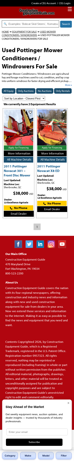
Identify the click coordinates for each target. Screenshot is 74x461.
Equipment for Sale (24, 31)
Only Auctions (26, 91)
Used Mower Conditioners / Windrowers (29, 33)
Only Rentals (63, 91)
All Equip (9, 91)
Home (5, 31)
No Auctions (45, 91)
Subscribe (34, 442)
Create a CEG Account (43, 3)
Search (66, 24)
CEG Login (64, 3)
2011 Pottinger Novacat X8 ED (48, 168)
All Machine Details (19, 159)
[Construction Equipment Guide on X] (31, 247)
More (67, 85)
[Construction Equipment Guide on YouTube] (63, 247)
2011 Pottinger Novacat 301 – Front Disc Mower (17, 170)
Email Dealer (19, 213)
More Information (19, 153)
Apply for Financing (18, 147)
